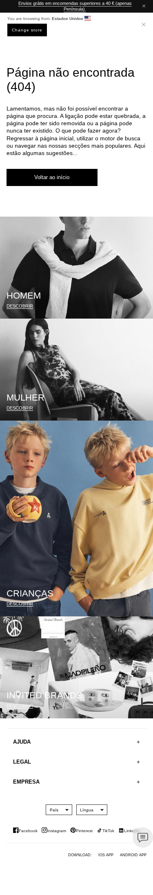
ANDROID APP (133, 855)
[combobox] (54, 809)
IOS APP (105, 855)
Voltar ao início (51, 177)
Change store (27, 30)
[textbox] (54, 810)
